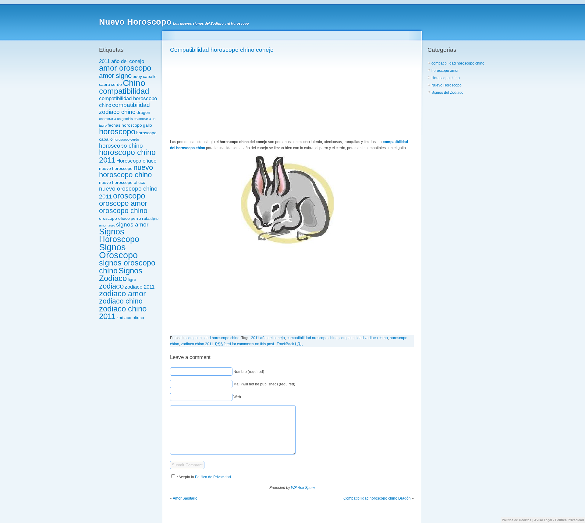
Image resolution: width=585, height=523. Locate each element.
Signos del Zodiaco (447, 92)
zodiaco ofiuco (130, 317)
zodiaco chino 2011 (123, 312)
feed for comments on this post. (245, 344)
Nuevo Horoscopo (135, 21)
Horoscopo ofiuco (136, 161)
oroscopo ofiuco (114, 218)
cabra (104, 84)
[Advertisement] (215, 96)
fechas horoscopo (125, 125)
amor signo (115, 75)
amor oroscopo (125, 68)
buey (137, 76)
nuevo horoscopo (116, 168)
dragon (143, 112)
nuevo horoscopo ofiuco (122, 182)
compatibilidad (124, 91)
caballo (150, 76)
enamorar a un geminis (116, 119)
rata (146, 218)
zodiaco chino (121, 301)
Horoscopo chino (445, 78)
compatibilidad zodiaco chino (124, 108)
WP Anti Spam (303, 488)
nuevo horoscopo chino (126, 171)
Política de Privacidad (213, 477)
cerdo (116, 84)
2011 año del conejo (121, 61)
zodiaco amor (122, 293)
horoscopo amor (445, 70)
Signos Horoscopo (119, 235)
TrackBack (290, 344)
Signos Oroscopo (118, 251)
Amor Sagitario (185, 498)
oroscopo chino (123, 211)
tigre (132, 279)
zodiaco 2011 (139, 287)
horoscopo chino (121, 145)
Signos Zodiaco (120, 274)
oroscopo (129, 195)
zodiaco (111, 286)
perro (136, 218)
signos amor (132, 224)
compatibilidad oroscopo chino (312, 338)
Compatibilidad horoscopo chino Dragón (377, 498)
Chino (134, 83)
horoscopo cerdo (126, 139)
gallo (147, 125)
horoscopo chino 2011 (127, 156)
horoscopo (117, 131)
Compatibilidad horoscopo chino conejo (222, 50)
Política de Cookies (516, 520)
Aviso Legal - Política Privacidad (559, 520)
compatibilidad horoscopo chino (212, 338)
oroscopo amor (123, 203)
